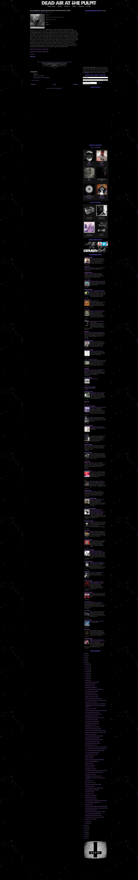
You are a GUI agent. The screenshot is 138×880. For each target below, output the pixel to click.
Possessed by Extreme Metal (90, 498)
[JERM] (89, 177)
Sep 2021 (87, 669)
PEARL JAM (92, 593)
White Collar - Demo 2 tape (95, 351)
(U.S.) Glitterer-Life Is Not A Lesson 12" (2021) (94, 817)
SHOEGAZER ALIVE (88, 272)
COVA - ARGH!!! (87, 280)
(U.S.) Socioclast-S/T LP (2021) (91, 719)
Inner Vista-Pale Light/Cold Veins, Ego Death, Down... (96, 748)
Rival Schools (93, 341)
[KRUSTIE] (101, 189)
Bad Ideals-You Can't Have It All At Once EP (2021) (95, 703)
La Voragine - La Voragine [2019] (96, 572)
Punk (58, 62)
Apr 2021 (87, 678)
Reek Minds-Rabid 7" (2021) (91, 745)
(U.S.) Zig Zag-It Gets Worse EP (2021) (93, 813)
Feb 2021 (87, 821)
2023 (85, 658)
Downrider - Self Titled (89, 766)
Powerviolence (53, 62)
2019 (85, 827)
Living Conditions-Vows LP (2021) (92, 682)
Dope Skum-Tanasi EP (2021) (91, 687)
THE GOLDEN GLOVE (94, 540)
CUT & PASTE (87, 610)
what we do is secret (88, 349)
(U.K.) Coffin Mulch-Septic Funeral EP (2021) (94, 772)
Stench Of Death (87, 620)
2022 (85, 660)
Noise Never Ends (88, 452)
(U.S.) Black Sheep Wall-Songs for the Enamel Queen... (96, 770)
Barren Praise (87, 629)
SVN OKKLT (86, 435)
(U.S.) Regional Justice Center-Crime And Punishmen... (96, 747)
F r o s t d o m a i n (88, 601)
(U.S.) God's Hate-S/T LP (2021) (91, 754)
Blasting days (87, 310)
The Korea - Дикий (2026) (89, 267)
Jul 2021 (87, 673)
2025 (85, 655)
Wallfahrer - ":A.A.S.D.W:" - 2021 (90, 462)
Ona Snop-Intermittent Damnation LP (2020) (94, 736)
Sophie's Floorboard (88, 340)
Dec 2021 (87, 664)
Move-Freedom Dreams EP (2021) (92, 712)
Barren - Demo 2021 (89, 763)
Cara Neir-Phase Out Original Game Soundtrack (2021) (96, 806)
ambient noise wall (88, 592)
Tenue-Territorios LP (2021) (90, 683)
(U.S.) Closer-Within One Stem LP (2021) (93, 714)
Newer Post (33, 84)
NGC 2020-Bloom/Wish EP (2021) (92, 721)
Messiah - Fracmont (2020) (95, 499)
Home (54, 84)
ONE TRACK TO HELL (88, 391)
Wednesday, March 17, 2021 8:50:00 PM (41, 77)
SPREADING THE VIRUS (89, 196)
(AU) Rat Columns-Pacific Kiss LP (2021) (93, 815)
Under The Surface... (88, 444)
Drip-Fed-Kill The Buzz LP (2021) (91, 694)
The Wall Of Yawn (88, 470)
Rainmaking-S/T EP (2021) (90, 797)
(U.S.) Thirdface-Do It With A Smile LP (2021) (94, 788)
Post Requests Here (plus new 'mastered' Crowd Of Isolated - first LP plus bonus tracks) (97, 552)
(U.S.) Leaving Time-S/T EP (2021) (92, 723)
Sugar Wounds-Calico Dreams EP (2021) (93, 698)
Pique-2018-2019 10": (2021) (91, 734)
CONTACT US (87, 72)
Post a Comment (35, 80)
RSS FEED (88, 6)
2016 (85, 832)
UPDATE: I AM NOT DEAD (95, 360)
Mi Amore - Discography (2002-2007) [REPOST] (94, 759)
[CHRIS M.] (101, 161)
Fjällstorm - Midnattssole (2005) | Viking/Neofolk (94, 332)
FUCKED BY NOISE (88, 580)
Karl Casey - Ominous (89, 793)
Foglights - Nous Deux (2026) (90, 273)
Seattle (70, 62)
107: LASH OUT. (93, 471)
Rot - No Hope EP (93, 630)
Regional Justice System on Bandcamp (39, 49)
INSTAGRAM (89, 164)
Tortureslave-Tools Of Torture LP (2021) (93, 776)
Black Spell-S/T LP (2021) (90, 774)
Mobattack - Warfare (94, 531)
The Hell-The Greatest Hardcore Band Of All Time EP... (96, 710)
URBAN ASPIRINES (88, 289)
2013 (85, 838)
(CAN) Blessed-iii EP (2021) (90, 725)
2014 (85, 836)
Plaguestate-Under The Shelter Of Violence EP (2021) (96, 800)
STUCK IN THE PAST (88, 638)
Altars (91, 611)
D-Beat (41, 62)
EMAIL (89, 163)
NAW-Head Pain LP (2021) (90, 693)
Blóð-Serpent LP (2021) (90, 685)
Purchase (32, 54)
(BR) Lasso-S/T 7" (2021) (90, 782)
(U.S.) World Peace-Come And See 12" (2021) (94, 717)
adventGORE (87, 571)
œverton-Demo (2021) (89, 786)
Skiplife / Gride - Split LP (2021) (91, 696)
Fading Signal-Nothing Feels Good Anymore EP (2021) (96, 808)
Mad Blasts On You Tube (95, 522)
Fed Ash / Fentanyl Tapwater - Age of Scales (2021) (95, 732)
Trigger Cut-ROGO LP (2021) (91, 819)
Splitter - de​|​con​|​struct (89, 756)
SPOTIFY (74, 6)
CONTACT (59, 6)
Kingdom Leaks (87, 490)
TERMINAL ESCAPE (88, 257)
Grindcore (44, 62)
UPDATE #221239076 (88, 445)
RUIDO (85, 416)
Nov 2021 (87, 665)
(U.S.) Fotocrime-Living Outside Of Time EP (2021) (95, 730)
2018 (85, 829)
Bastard (91, 453)
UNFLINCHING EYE (88, 539)
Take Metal (86, 368)
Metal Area (86, 331)
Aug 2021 (87, 671)
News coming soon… (94, 378)
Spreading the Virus (88, 561)
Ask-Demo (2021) (89, 804)
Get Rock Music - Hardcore (90, 387)
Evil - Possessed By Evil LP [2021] (96, 481)
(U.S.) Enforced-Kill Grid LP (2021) (92, 752)
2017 (85, 830)
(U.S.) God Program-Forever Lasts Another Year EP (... (96, 700)
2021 (85, 662)
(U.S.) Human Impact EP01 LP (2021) (92, 743)
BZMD (85, 320)
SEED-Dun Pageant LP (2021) (91, 799)
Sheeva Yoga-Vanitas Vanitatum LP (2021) (93, 739)
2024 (85, 657)
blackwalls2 (86, 401)
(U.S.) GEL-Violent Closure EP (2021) (92, 802)
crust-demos (87, 530)
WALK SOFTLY (93, 258)
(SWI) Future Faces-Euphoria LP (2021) (93, 728)
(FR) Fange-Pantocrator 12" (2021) (92, 726)
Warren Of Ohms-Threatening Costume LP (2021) (95, 811)
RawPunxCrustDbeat (88, 425)
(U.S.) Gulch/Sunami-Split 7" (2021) (92, 741)
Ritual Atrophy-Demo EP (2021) (91, 716)
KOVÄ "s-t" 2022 (93, 417)
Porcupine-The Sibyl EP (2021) (91, 809)
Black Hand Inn (87, 299)
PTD (85, 480)
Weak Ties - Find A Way (90, 765)
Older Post (75, 84)
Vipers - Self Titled (89, 757)
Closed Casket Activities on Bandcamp (39, 51)
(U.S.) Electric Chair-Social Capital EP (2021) (94, 689)
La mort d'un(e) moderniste (90, 508)
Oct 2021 (87, 667)
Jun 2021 (87, 675)
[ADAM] (89, 161)
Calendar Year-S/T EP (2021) (91, 708)
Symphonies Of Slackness (89, 406)
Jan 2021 (87, 823)
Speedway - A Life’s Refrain (89, 388)
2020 (85, 825)
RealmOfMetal (87, 461)
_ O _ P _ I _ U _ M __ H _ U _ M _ (90, 359)
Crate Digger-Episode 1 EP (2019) (92, 789)
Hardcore (48, 62)
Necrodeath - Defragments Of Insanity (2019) (93, 602)
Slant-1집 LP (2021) (89, 780)
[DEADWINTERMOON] (101, 177)
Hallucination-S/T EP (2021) (90, 768)
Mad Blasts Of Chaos (88, 521)
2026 (85, 653)
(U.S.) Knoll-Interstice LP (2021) (91, 691)
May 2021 (87, 676)
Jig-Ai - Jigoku (93, 300)
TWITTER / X (67, 6)
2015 (85, 834)
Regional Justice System (63, 62)
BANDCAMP (81, 6)
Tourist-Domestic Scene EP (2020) (92, 737)
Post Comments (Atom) (57, 88)
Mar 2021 (87, 680)
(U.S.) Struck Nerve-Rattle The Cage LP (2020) (94, 750)
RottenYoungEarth (88, 377)
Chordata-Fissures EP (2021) (91, 795)
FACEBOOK (101, 164)
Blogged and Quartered (89, 549)
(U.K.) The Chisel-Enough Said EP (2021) (93, 784)
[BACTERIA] (89, 194)
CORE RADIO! (87, 266)
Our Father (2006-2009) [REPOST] (92, 761)
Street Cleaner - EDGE (89, 791)
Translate (88, 84)
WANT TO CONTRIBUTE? (95, 147)
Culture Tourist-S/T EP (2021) (91, 702)
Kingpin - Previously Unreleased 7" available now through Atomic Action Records (97, 641)
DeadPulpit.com (51, 6)
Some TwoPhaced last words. (90, 491)
